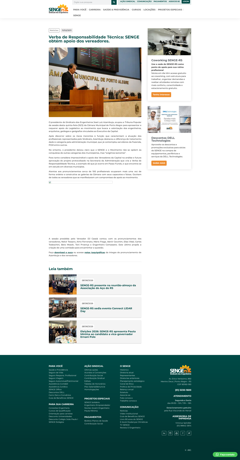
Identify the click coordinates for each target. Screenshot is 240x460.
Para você (79, 9)
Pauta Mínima (91, 411)
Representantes (127, 375)
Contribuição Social (93, 375)
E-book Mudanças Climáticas (134, 422)
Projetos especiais (170, 9)
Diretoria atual (127, 372)
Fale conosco (126, 398)
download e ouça (63, 252)
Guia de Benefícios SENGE (61, 398)
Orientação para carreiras (61, 413)
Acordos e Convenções (95, 372)
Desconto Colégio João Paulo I (63, 419)
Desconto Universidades (60, 416)
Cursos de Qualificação (60, 411)
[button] (225, 454)
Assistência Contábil (58, 384)
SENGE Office (55, 389)
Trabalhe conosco (128, 401)
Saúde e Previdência (58, 370)
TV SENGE (125, 425)
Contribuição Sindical (94, 378)
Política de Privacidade (131, 387)
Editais (87, 381)
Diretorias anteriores (129, 378)
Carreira (95, 9)
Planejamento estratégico (132, 381)
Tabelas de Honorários (95, 384)
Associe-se (125, 395)
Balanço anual (127, 389)
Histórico (124, 370)
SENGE (77, 15)
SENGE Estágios (56, 422)
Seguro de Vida (56, 372)
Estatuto (124, 392)
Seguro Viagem (56, 378)
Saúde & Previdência (116, 9)
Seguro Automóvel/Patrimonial (63, 381)
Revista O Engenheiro (130, 427)
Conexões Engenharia (59, 408)
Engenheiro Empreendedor (97, 405)
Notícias (124, 411)
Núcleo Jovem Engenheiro (97, 408)
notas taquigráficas (94, 252)
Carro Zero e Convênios (60, 395)
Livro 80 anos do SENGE (131, 419)
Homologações (91, 389)
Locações (150, 9)
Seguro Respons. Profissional (62, 375)
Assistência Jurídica (58, 387)
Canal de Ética (127, 384)
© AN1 (188, 450)
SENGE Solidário (92, 402)
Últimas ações (91, 370)
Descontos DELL (56, 392)
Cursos (136, 9)
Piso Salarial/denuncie (94, 387)
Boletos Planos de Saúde (96, 421)
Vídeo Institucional (129, 413)
